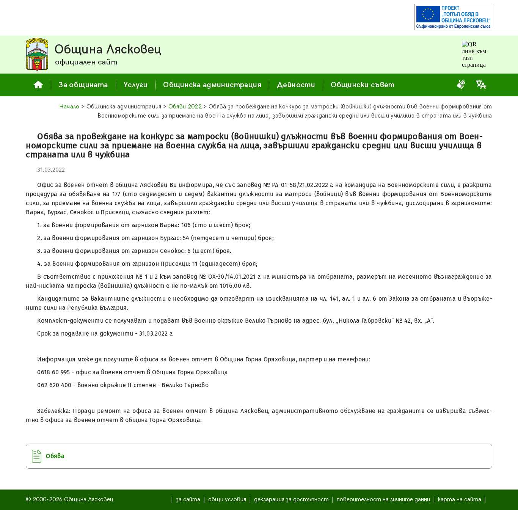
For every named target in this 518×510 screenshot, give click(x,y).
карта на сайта (459, 499)
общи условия (227, 499)
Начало (69, 106)
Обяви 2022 (185, 106)
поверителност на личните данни (383, 499)
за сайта (188, 499)
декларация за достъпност (291, 499)
